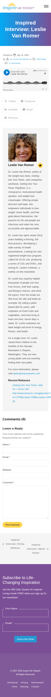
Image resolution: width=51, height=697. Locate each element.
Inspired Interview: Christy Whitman (14, 544)
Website (7, 470)
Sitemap (24, 686)
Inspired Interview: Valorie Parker (35, 549)
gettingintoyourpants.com (26, 373)
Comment (8, 482)
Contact (35, 686)
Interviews (41, 59)
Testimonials (37, 682)
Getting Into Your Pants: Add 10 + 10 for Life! (27, 387)
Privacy (24, 682)
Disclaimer (12, 682)
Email (6, 457)
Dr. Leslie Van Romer (19, 59)
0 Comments (15, 63)
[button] (46, 6)
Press (14, 686)
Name (6, 444)
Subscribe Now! (25, 639)
